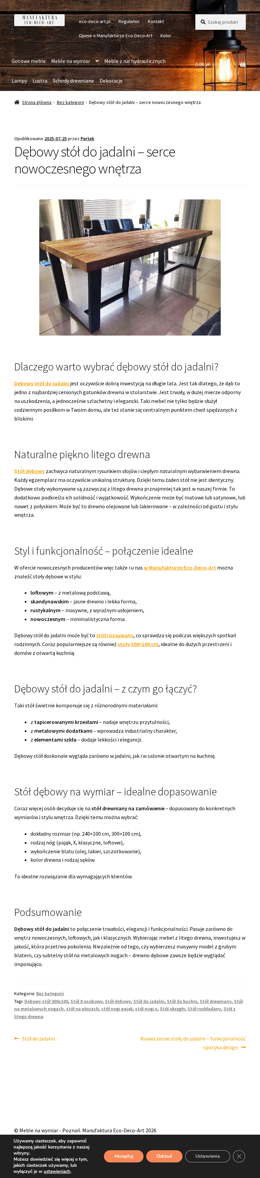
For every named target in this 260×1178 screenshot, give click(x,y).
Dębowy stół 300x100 (46, 1001)
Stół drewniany (216, 1001)
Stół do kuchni (182, 1001)
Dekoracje (111, 80)
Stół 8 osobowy (86, 1001)
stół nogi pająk (117, 1009)
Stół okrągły (172, 1009)
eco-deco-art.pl (94, 21)
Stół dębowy (30, 471)
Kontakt (156, 21)
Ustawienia (207, 1156)
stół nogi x (146, 1009)
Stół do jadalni (149, 1001)
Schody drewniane (73, 80)
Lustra (39, 80)
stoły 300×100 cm (137, 644)
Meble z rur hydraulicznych (135, 61)
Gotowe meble (29, 61)
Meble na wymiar (70, 61)
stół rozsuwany (114, 635)
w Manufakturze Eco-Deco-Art (180, 567)
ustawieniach (57, 1172)
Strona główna (36, 102)
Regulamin (128, 21)
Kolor (165, 36)
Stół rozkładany (204, 1009)
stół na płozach (82, 1009)
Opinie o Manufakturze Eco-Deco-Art (115, 36)
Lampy (19, 80)
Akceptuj (123, 1156)
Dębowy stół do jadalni (42, 383)
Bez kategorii (70, 102)
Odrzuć (164, 1156)
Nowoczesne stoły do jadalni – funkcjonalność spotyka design (193, 1043)
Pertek (87, 138)
